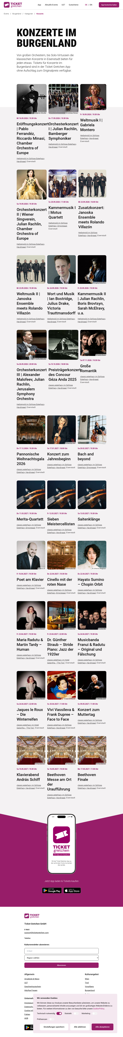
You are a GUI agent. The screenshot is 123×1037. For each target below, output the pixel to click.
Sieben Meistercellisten (61, 521)
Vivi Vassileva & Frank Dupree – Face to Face (60, 714)
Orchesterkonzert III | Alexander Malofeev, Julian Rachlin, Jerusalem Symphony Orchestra (32, 384)
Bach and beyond (86, 456)
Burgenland (16, 14)
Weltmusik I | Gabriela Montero (91, 125)
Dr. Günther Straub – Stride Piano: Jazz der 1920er (60, 647)
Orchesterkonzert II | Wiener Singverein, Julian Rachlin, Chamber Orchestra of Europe (32, 224)
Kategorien (29, 14)
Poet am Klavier (30, 579)
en (91, 5)
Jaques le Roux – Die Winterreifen (30, 714)
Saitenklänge (89, 519)
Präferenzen (42, 1019)
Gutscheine (73, 5)
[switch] (59, 1013)
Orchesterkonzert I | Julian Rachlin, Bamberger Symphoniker (63, 131)
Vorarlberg (89, 986)
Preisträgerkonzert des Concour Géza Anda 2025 (63, 375)
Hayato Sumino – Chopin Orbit (91, 582)
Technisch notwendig (46, 1013)
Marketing (86, 1013)
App (39, 5)
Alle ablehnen (80, 1027)
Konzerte (40, 14)
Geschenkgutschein (32, 986)
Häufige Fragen (30, 990)
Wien (87, 979)
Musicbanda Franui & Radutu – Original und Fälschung (91, 647)
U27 (63, 5)
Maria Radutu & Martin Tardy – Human (30, 645)
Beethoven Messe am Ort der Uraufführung (59, 781)
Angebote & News (31, 979)
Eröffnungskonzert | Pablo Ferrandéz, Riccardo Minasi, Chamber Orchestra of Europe (32, 138)
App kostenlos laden (109, 5)
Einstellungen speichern (54, 1027)
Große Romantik (88, 368)
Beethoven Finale (87, 777)
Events (6, 14)
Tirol (87, 983)
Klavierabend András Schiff (28, 777)
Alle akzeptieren (102, 1027)
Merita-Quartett (30, 519)
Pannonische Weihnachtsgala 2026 (30, 459)
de (86, 5)
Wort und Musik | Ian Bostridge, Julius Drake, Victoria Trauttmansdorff (61, 303)
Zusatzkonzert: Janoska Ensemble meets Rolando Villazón (91, 217)
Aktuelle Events (51, 5)
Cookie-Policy (98, 1008)
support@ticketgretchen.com (36, 932)
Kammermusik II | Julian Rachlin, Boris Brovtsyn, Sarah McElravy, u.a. (92, 303)
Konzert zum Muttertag (89, 712)
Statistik (68, 1013)
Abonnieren (61, 965)
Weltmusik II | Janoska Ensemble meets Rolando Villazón (30, 303)
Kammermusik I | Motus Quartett (62, 212)
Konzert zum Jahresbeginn (59, 456)
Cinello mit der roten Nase (59, 582)
